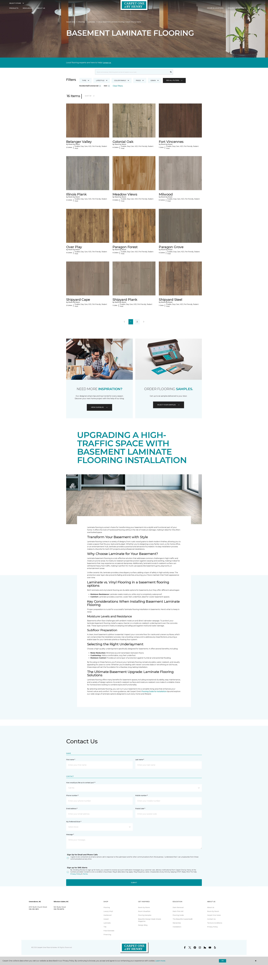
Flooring (81, 22)
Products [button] (13, 8)
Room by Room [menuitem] (144, 907)
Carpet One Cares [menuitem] (214, 915)
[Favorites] (254, 8)
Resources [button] (27, 8)
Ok (222, 961)
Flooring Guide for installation (153, 691)
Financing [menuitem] (107, 934)
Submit (134, 882)
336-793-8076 (59, 909)
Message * (70, 834)
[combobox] (132, 72)
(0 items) (258, 8)
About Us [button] (41, 8)
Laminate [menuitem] (107, 923)
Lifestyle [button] (100, 80)
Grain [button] (153, 80)
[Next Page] (143, 321)
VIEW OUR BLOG (97, 407)
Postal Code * (140, 808)
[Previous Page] (124, 321)
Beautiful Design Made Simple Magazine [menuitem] (149, 920)
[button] (251, 8)
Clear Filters (118, 86)
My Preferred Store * (73, 821)
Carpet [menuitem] (106, 919)
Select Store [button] (15, 3)
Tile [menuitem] (105, 927)
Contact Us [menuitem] (211, 919)
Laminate (91, 22)
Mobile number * (141, 795)
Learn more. (160, 961)
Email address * (71, 808)
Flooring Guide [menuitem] (178, 915)
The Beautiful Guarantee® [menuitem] (182, 919)
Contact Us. (107, 63)
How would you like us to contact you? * (80, 782)
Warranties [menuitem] (177, 923)
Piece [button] (138, 80)
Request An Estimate (237, 8)
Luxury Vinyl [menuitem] (108, 911)
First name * (70, 759)
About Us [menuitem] (210, 907)
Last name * (139, 759)
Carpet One (70, 22)
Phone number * (72, 795)
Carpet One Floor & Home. (47, 947)
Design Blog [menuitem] (142, 925)
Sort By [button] (88, 96)
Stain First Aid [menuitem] (178, 911)
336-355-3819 (34, 909)
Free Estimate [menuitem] (109, 931)
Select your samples (166, 405)
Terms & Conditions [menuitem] (214, 923)
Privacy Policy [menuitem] (212, 927)
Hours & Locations (215, 8)
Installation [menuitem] (177, 927)
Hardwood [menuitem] (107, 915)
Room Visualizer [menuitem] (144, 911)
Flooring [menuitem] (107, 907)
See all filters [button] (172, 80)
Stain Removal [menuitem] (178, 907)
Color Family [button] (120, 80)
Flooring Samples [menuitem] (144, 915)
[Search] (171, 72)
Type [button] (84, 80)
